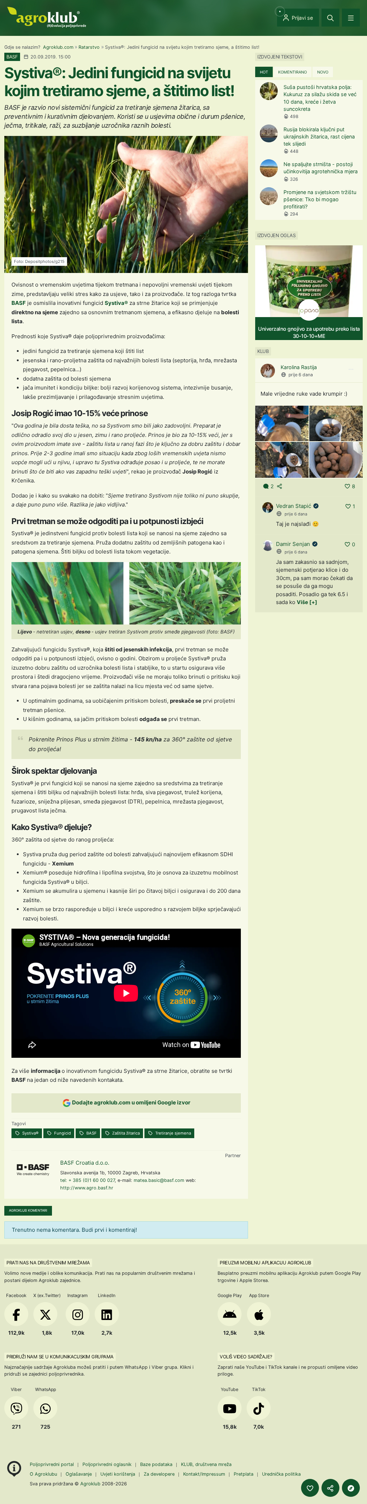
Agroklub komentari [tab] (28, 1210)
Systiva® (116, 303)
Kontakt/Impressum (204, 1474)
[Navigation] (351, 18)
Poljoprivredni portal (52, 1464)
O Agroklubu (43, 1474)
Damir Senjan (293, 544)
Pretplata (243, 1474)
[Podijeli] (330, 1488)
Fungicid (62, 1133)
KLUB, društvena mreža (206, 1464)
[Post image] (282, 423)
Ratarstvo (89, 47)
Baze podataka (157, 1464)
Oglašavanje (79, 1474)
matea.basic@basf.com (159, 1180)
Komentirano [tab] (292, 72)
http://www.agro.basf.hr (86, 1188)
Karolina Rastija (299, 367)
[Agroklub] (46, 16)
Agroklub (90, 1483)
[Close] (330, 18)
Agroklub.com (58, 47)
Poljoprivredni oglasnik (107, 1464)
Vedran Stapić (293, 506)
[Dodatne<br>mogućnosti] (351, 1488)
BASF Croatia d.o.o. (84, 1162)
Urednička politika (281, 1474)
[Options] (350, 369)
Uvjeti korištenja (117, 1474)
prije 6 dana (301, 374)
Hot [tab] (264, 72)
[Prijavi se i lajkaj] (310, 1488)
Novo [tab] (322, 72)
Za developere (159, 1474)
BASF (18, 303)
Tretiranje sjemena (172, 1133)
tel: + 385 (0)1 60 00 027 (87, 1180)
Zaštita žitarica (125, 1133)
